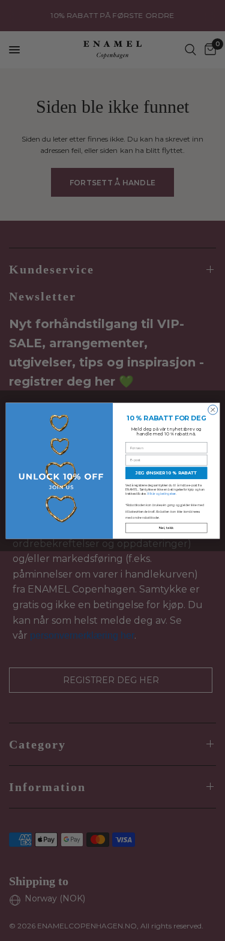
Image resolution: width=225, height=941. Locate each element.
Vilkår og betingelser (161, 493)
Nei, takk (166, 527)
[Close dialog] (212, 409)
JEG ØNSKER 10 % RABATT (166, 473)
